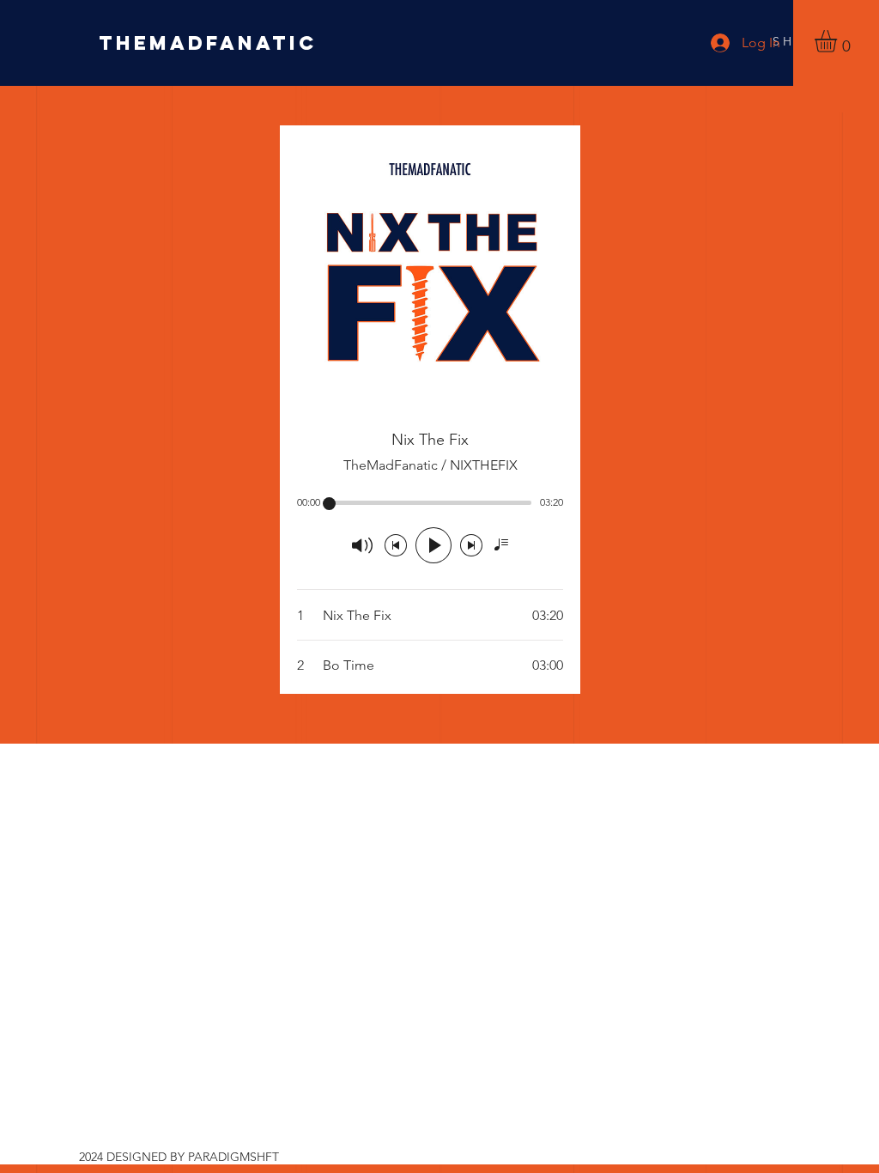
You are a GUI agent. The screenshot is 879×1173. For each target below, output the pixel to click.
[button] (839, 41)
